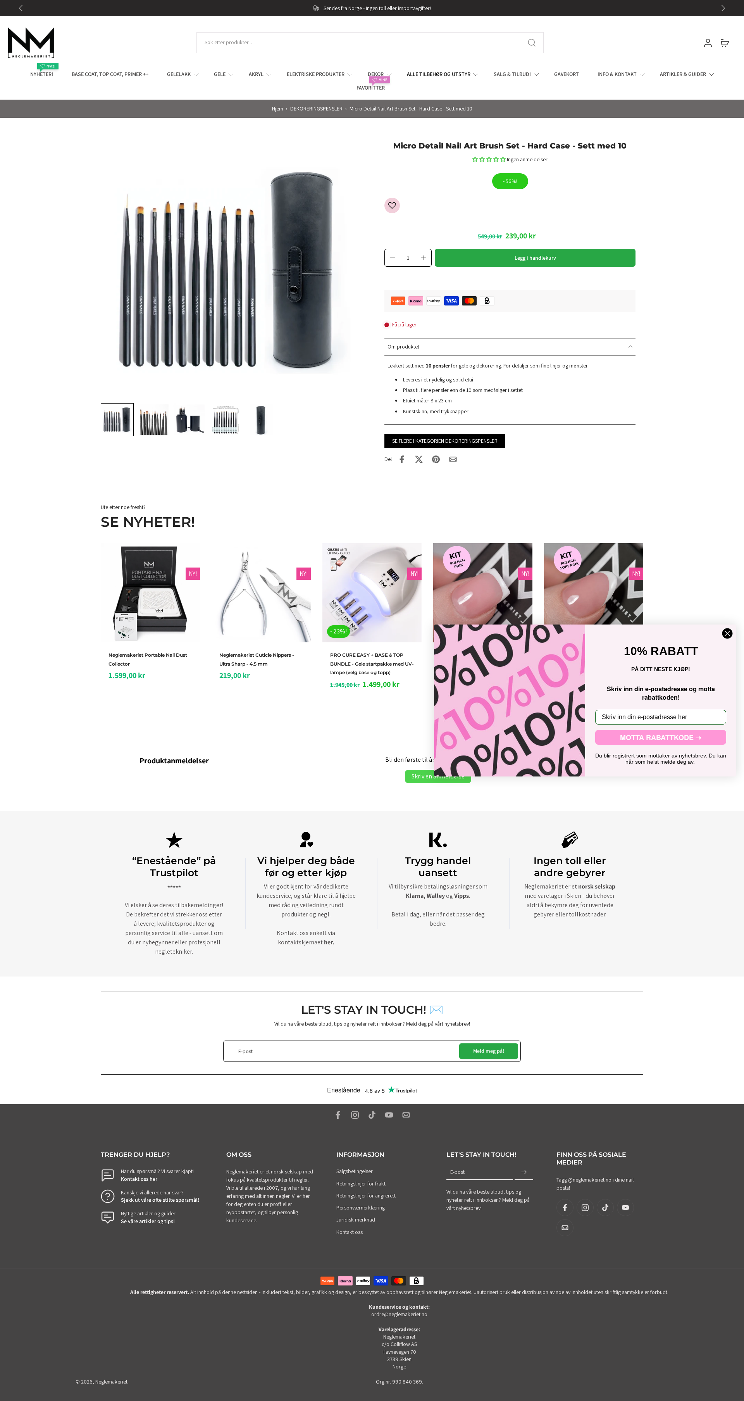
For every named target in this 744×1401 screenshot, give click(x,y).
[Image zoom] (230, 270)
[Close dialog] (727, 633)
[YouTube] (389, 1114)
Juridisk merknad (355, 1219)
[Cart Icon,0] (724, 42)
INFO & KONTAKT (617, 74)
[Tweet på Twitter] (418, 459)
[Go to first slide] (723, 8)
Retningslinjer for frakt (361, 1183)
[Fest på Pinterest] (435, 459)
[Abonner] (524, 1172)
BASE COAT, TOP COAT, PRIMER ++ (110, 74)
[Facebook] (337, 1114)
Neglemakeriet (111, 1381)
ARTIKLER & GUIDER (683, 74)
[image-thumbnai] (117, 420)
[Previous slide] (21, 8)
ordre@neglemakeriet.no (399, 1314)
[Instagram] (354, 1114)
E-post (457, 1172)
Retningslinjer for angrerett (366, 1195)
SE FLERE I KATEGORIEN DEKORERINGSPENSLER (445, 440)
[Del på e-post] (453, 459)
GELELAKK (179, 74)
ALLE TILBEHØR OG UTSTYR (438, 74)
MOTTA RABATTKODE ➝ (660, 737)
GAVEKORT (566, 74)
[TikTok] (372, 1114)
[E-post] (406, 1114)
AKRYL (256, 74)
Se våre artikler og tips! (148, 1221)
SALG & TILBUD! (512, 74)
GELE (220, 74)
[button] (489, 159)
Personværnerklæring (360, 1207)
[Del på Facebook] (401, 459)
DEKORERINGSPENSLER (316, 108)
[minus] (392, 258)
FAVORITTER (370, 87)
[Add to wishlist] (392, 205)
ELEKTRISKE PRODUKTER (315, 74)
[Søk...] (531, 42)
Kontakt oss (349, 1231)
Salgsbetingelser (354, 1171)
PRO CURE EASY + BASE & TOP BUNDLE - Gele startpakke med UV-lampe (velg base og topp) (372, 663)
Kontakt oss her (139, 1178)
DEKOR (376, 74)
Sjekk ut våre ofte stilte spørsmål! (160, 1199)
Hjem (277, 108)
